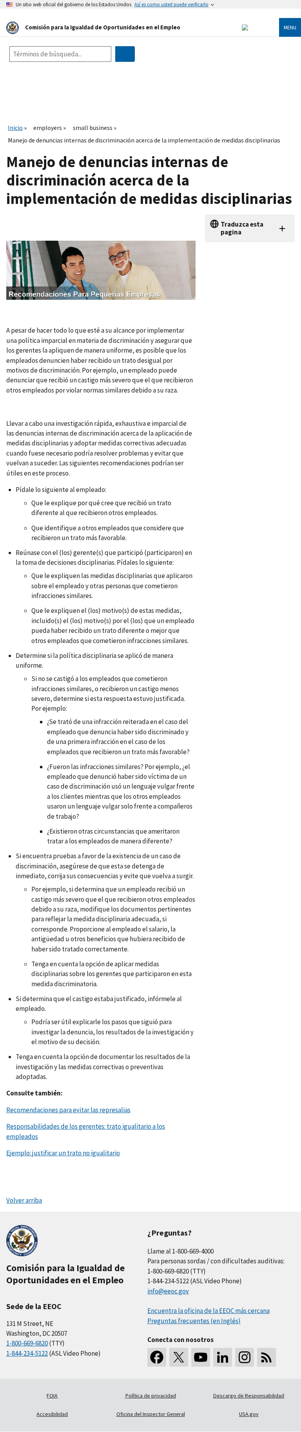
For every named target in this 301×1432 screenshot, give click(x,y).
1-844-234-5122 (27, 1353)
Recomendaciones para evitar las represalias (68, 1110)
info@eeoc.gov (168, 1291)
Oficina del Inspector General (150, 1414)
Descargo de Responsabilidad (248, 1395)
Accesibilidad (52, 1414)
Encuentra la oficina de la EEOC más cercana (208, 1310)
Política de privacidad (150, 1395)
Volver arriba (24, 1200)
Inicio (15, 127)
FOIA (52, 1395)
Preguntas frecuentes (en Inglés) (194, 1321)
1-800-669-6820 (27, 1343)
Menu (290, 27)
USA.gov (249, 1414)
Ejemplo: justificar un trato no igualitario (63, 1153)
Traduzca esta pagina (242, 228)
